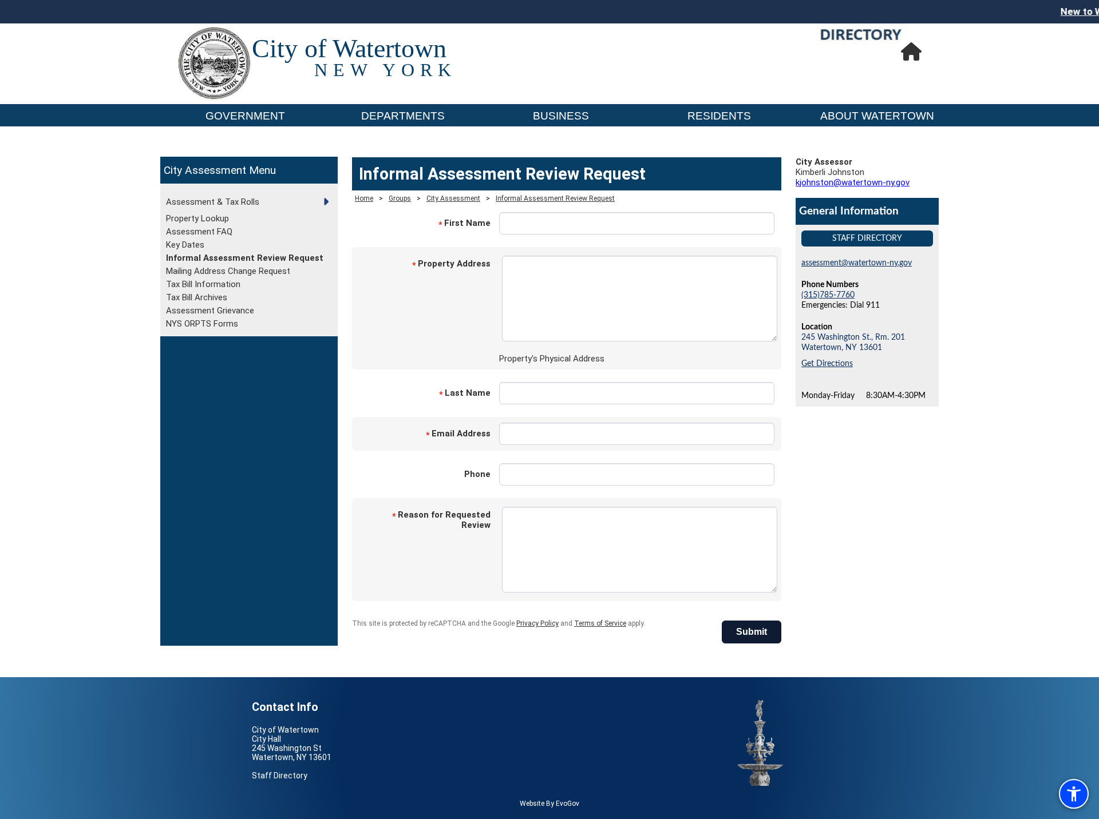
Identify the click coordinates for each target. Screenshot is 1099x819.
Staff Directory (867, 238)
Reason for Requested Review (441, 520)
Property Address (451, 265)
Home (364, 198)
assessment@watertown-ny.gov (856, 263)
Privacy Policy (537, 623)
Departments (403, 116)
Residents (719, 116)
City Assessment (206, 170)
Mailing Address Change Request (228, 271)
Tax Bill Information (203, 284)
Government (245, 116)
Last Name (465, 394)
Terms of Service (600, 623)
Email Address (458, 434)
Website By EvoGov (549, 804)
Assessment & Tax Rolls (212, 202)
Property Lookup (197, 218)
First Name (464, 224)
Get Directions (827, 363)
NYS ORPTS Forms (202, 324)
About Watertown (877, 116)
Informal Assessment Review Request (244, 258)
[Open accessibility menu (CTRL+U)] (1074, 794)
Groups (400, 198)
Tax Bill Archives (196, 297)
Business (561, 116)
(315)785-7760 (828, 295)
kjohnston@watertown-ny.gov (853, 182)
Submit (751, 632)
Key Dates (185, 245)
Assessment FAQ (199, 231)
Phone (477, 474)
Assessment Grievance (210, 310)
